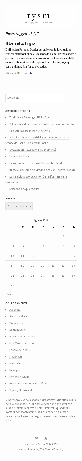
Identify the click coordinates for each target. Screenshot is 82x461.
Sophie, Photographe (21, 390)
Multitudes (15, 363)
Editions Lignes (17, 330)
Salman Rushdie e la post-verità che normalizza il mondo (41, 124)
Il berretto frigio (20, 43)
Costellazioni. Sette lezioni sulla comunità (32, 149)
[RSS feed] (45, 438)
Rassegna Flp (16, 370)
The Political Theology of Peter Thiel (29, 117)
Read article (28, 72)
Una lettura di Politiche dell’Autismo (29, 131)
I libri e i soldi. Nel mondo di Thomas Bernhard (35, 163)
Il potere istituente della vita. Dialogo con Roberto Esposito (42, 170)
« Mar (8, 294)
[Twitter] (36, 438)
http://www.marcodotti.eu (24, 343)
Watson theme (27, 449)
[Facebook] (41, 438)
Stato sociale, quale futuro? (25, 189)
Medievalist (15, 356)
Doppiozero (16, 323)
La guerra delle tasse (20, 156)
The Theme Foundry (51, 449)
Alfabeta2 (14, 309)
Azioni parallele (18, 316)
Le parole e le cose (19, 350)
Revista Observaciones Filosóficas (28, 383)
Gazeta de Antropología (23, 336)
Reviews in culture (19, 377)
